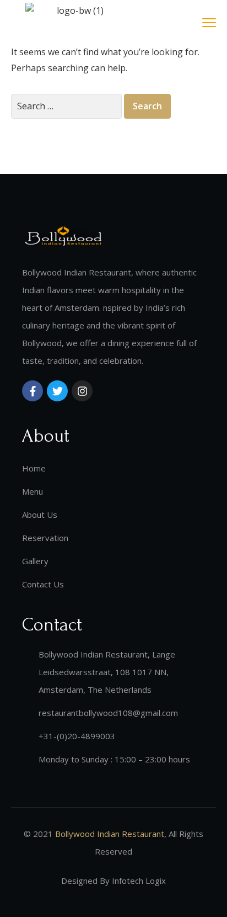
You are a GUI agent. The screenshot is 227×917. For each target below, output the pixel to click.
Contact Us (43, 584)
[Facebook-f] (32, 390)
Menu (32, 491)
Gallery (35, 560)
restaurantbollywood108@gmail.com (108, 712)
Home (34, 468)
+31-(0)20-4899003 (77, 735)
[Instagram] (82, 390)
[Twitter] (57, 390)
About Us (39, 514)
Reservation (45, 537)
